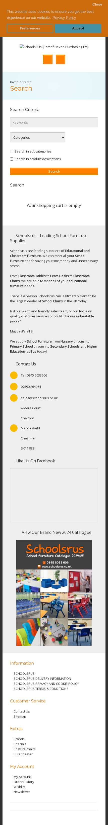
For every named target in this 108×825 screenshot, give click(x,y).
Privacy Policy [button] (64, 17)
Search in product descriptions (38, 159)
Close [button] (97, 4)
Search (26, 82)
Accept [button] (78, 28)
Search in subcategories (33, 151)
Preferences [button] (30, 28)
